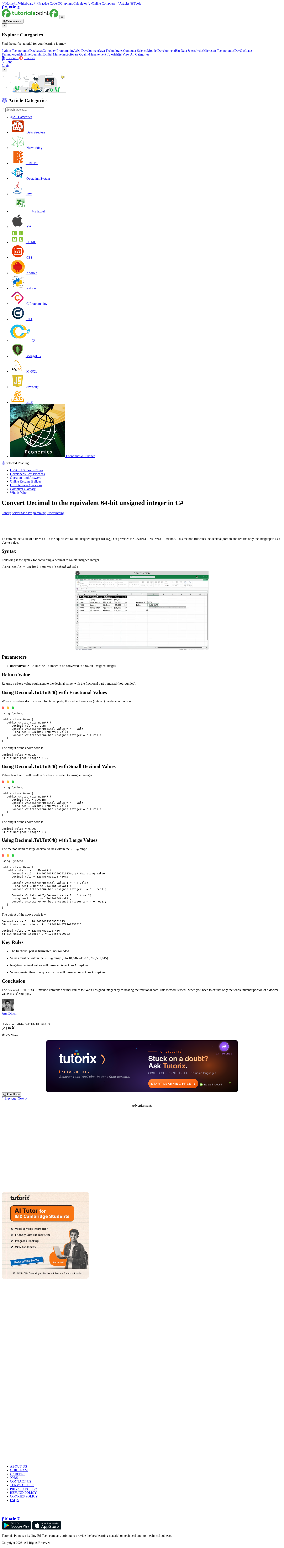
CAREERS (17, 1474)
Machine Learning (31, 54)
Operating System (38, 178)
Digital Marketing (55, 54)
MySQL (31, 371)
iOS (29, 226)
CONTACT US (20, 1481)
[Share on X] (13, 1028)
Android (31, 273)
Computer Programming (58, 50)
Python (31, 288)
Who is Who (18, 492)
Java (29, 194)
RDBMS (32, 163)
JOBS (14, 1477)
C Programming (36, 303)
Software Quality (78, 54)
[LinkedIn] (14, 7)
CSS (29, 257)
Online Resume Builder (25, 481)
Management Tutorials (103, 54)
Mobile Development (161, 50)
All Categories (22, 117)
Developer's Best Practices (27, 474)
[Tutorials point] (30, 17)
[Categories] (62, 17)
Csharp (6, 513)
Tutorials (12, 58)
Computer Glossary (23, 489)
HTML (31, 242)
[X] (6, 7)
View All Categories (135, 54)
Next (21, 1098)
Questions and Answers (25, 477)
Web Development (86, 50)
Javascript (32, 387)
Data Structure (35, 132)
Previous (10, 1098)
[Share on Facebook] (6, 1028)
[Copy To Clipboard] (3, 1028)
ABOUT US (18, 1466)
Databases (36, 50)
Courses (29, 58)
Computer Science (135, 50)
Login (6, 65)
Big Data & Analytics (189, 50)
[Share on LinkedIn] (9, 1028)
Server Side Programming (29, 513)
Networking (34, 147)
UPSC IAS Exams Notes (26, 470)
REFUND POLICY (23, 1492)
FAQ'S (14, 1500)
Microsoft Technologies (218, 50)
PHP (29, 402)
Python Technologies (15, 50)
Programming (55, 513)
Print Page (13, 1094)
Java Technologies (111, 50)
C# (33, 340)
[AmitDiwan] (8, 1009)
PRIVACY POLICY (23, 1489)
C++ (29, 319)
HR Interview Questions (26, 485)
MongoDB (33, 356)
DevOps (239, 50)
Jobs (9, 62)
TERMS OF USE (22, 1485)
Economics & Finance (80, 456)
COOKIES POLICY (24, 1496)
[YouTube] (10, 7)
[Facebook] (3, 7)
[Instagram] (18, 7)
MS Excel (38, 211)
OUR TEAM (19, 1470)
